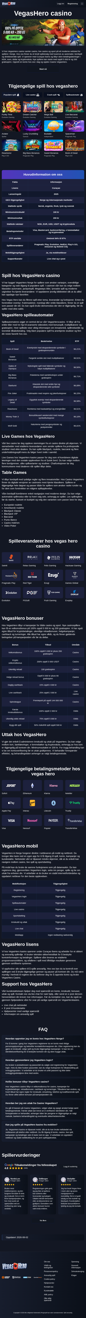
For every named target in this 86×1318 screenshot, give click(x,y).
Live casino (31, 95)
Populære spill (10, 95)
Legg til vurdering (70, 1167)
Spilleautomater (72, 95)
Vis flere (43, 1220)
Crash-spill (51, 95)
